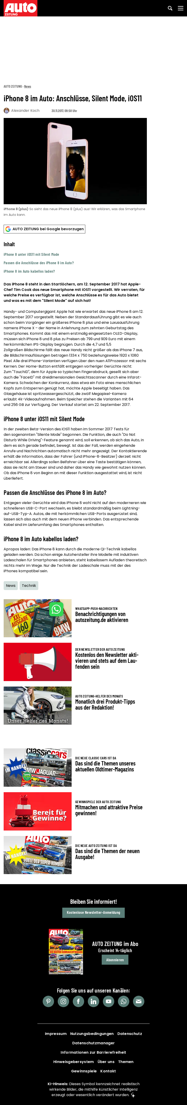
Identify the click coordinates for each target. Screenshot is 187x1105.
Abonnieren (115, 959)
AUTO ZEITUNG (13, 86)
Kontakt (108, 1071)
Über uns (106, 1061)
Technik (29, 585)
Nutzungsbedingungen (92, 1033)
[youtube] (108, 1001)
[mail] (138, 1001)
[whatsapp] (123, 1001)
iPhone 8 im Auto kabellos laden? (29, 271)
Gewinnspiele (84, 1071)
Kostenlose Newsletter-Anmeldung (93, 912)
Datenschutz (129, 1033)
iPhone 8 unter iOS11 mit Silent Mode (31, 254)
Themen (126, 1061)
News (27, 86)
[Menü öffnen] (180, 8)
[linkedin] (93, 1001)
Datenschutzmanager (93, 1043)
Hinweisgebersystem (73, 1061)
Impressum (56, 1033)
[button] (75, 257)
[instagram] (63, 1001)
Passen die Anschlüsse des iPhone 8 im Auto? (39, 262)
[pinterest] (48, 1001)
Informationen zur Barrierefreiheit (93, 1052)
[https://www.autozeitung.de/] (20, 8)
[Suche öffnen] (170, 8)
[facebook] (78, 1001)
